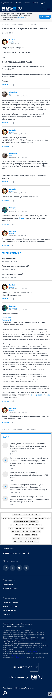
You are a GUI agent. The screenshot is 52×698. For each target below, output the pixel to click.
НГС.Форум (5, 25)
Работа (18, 3)
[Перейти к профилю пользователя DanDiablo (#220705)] (5, 42)
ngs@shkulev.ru (31, 651)
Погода (36, 3)
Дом (43, 3)
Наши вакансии (9, 610)
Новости (27, 3)
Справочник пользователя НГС (16, 553)
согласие (20, 17)
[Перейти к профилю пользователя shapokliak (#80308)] (5, 94)
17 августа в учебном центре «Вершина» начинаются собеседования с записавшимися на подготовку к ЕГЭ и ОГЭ (29, 499)
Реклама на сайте (10, 603)
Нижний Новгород (10, 589)
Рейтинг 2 (6, 320)
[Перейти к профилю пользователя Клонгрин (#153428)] (5, 210)
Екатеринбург (8, 585)
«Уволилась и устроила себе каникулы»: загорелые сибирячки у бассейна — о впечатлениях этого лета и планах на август (28, 487)
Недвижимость (7, 3)
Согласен (44, 16)
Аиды (21, 218)
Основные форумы (18, 25)
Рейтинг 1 (6, 317)
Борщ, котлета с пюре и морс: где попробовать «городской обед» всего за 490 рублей (29, 475)
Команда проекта (10, 607)
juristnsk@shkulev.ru (17, 655)
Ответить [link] (5, 85)
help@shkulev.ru (20, 657)
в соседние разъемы (40, 395)
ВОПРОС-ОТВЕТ (32, 25)
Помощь (6, 614)
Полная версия (9, 548)
